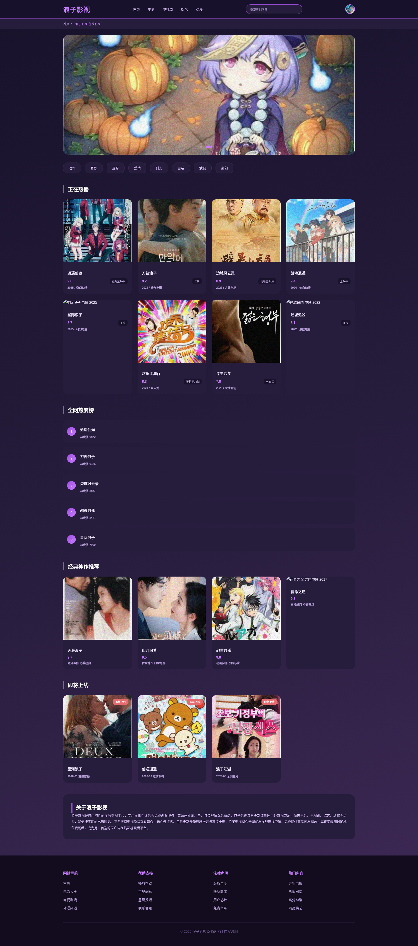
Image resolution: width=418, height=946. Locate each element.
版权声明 (220, 883)
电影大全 (70, 892)
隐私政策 (220, 892)
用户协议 (220, 900)
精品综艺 (295, 908)
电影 (151, 9)
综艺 (184, 9)
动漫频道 (70, 908)
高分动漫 (295, 900)
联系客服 (145, 908)
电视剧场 (70, 900)
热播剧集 (295, 892)
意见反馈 (145, 900)
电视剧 (168, 9)
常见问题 (145, 892)
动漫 (199, 9)
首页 (136, 9)
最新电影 (295, 883)
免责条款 (220, 908)
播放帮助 (145, 883)
